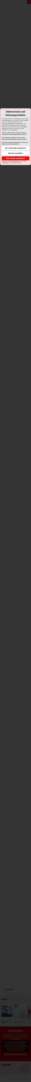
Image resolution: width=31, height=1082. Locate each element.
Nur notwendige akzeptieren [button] (15, 148)
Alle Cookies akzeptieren (15, 158)
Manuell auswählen (15, 153)
